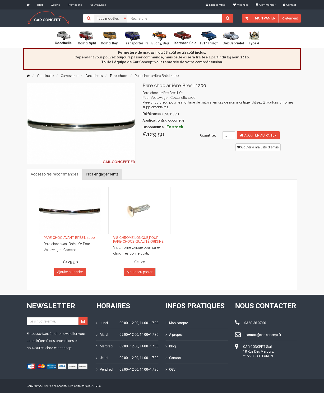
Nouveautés (98, 4)
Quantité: (208, 135)
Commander (267, 4)
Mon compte (217, 4)
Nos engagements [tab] (102, 174)
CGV (172, 369)
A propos (176, 334)
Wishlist (242, 4)
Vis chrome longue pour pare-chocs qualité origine (138, 239)
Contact (291, 4)
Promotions (75, 4)
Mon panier (265, 18)
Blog (40, 4)
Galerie (55, 4)
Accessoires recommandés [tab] (54, 174)
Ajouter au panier (260, 135)
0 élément (290, 18)
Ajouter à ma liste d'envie (260, 147)
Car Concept (58, 386)
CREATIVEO (93, 386)
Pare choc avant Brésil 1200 (69, 238)
